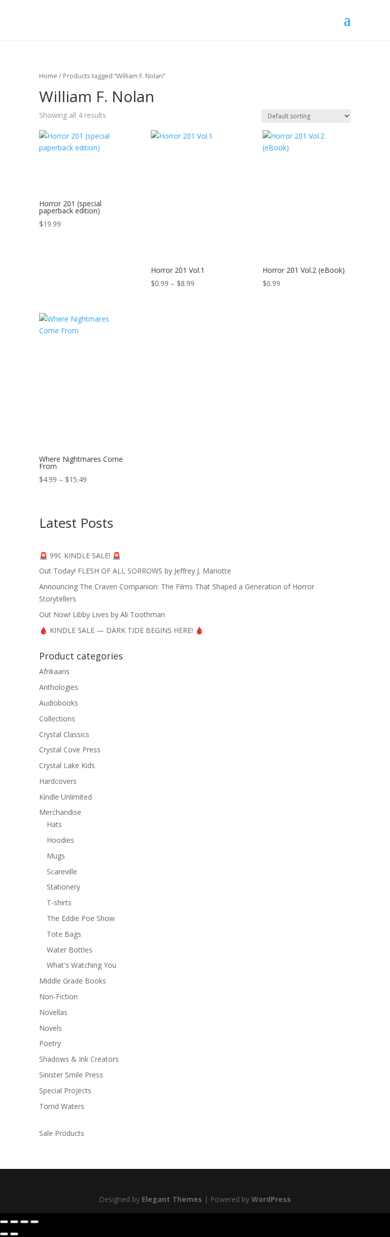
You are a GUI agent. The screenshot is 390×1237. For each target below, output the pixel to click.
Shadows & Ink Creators (79, 1059)
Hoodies (60, 840)
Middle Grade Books (72, 981)
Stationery (63, 887)
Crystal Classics (64, 734)
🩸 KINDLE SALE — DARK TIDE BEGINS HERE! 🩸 (121, 630)
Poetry (50, 1043)
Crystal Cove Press (70, 749)
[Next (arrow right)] (14, 1233)
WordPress (271, 1199)
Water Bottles (69, 950)
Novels (50, 1028)
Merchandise (60, 812)
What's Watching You (81, 965)
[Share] (24, 1221)
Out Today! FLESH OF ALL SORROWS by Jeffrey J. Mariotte (135, 571)
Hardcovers (58, 781)
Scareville (62, 871)
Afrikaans (54, 671)
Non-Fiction (58, 996)
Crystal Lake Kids (67, 765)
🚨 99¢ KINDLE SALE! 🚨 (80, 555)
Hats (54, 824)
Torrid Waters (61, 1106)
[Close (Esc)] (34, 1221)
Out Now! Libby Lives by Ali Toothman (102, 614)
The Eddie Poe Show (81, 918)
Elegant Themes (172, 1199)
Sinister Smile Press (71, 1075)
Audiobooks (58, 703)
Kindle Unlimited (65, 797)
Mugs (56, 856)
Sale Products (61, 1133)
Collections (57, 718)
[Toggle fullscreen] (14, 1221)
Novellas (53, 1012)
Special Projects (65, 1090)
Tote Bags (64, 934)
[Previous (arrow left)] (4, 1233)
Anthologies (58, 687)
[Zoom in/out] (4, 1221)
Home (48, 75)
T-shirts (59, 902)
